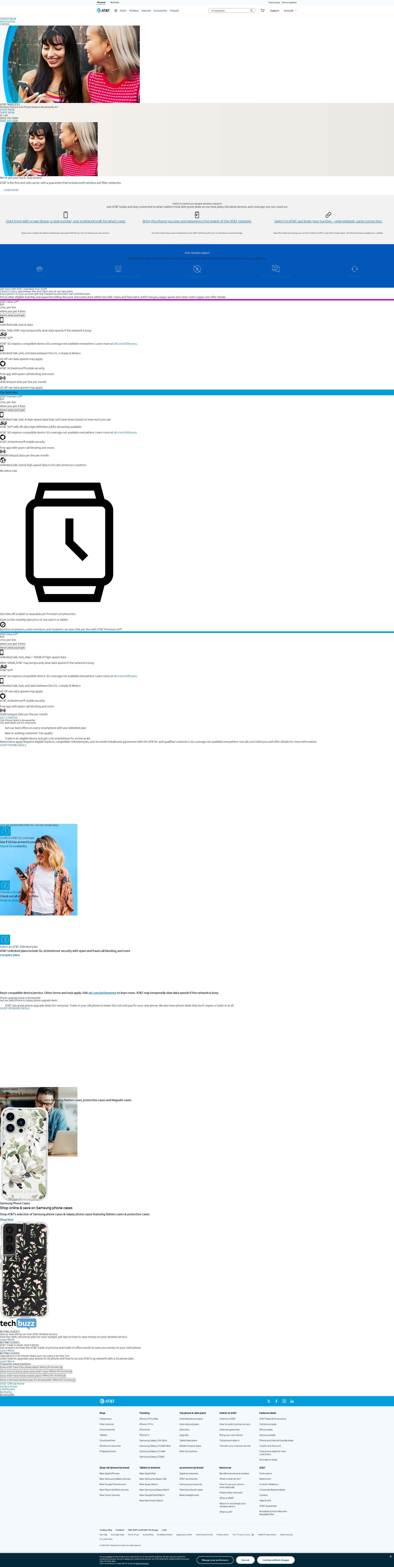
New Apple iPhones (110, 1473)
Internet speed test (230, 1429)
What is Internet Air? (230, 1478)
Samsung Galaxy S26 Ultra (153, 1440)
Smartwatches (107, 1440)
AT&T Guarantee (268, 1505)
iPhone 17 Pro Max (148, 1418)
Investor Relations (268, 1484)
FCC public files (106, 1539)
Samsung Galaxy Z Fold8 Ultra (155, 1445)
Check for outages (197, 276)
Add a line (184, 1429)
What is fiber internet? (231, 1492)
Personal (101, 2)
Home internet (107, 1429)
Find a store (274, 2)
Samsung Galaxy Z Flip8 (151, 1456)
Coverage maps (117, 1534)
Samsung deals (267, 1434)
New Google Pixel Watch (152, 1495)
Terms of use (133, 1534)
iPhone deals (266, 1429)
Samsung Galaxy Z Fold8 (152, 1451)
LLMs (164, 1530)
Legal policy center (184, 1534)
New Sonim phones (110, 1495)
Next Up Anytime (188, 1451)
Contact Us (355, 276)
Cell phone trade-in (229, 1440)
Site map (103, 1534)
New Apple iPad (147, 1473)
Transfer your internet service (235, 1445)
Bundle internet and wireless (234, 1473)
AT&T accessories (188, 1478)
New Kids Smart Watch (151, 1500)
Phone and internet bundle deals (276, 1440)
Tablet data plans (188, 1440)
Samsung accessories (190, 1484)
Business (114, 2)
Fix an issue (39, 276)
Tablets (103, 1434)
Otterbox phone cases (191, 1489)
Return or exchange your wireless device (233, 1505)
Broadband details (164, 1534)
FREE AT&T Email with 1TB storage (143, 1530)
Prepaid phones (108, 1451)
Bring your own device (231, 1434)
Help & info (265, 1500)
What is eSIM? (227, 1497)
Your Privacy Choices (241, 1534)
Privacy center (223, 1534)
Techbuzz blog (106, 1530)
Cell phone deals (267, 1424)
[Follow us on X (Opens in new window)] (268, 1401)
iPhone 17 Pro (146, 1424)
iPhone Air (144, 1429)
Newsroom (265, 1478)
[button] (115, 10)
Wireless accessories (110, 1445)
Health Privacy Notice (267, 1534)
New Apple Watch (148, 1484)
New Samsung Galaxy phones (115, 1478)
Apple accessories (188, 1473)
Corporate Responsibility (272, 1489)
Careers (263, 1495)
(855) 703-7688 (9, 121)
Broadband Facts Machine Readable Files (273, 1513)
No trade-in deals (268, 1459)
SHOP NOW (7, 109)
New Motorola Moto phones (114, 1489)
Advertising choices (204, 1534)
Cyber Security (286, 1534)
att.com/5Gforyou (125, 343)
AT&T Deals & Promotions (272, 1418)
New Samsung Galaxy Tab (152, 1478)
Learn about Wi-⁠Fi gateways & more (118, 276)
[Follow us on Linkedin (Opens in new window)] (292, 1401)
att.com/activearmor (103, 993)
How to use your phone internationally (232, 1486)
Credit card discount (270, 1445)
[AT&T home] (103, 10)
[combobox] (229, 10)
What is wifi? (226, 1511)
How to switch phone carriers (235, 1424)
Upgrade (184, 1434)
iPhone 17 (144, 1434)
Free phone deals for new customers (272, 1453)
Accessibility (148, 1534)
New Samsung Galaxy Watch (154, 1489)
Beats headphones (189, 1495)
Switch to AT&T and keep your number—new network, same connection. (328, 221)
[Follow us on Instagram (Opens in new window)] (284, 1401)
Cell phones (106, 1418)
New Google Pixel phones (113, 1484)
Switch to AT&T (228, 1418)
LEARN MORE (11, 190)
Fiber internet (107, 1424)
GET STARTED (9, 717)
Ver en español (289, 2)
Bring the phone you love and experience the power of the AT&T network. (197, 221)
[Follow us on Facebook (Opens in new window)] (276, 1401)
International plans (189, 1424)
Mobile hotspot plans (190, 1445)
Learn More (7, 1339)
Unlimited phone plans (191, 1418)
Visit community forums (276, 276)
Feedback (120, 1530)
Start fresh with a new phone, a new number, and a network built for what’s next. (66, 221)
